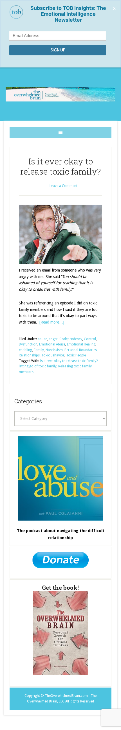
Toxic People (76, 355)
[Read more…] (51, 322)
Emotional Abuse (52, 344)
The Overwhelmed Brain (60, 94)
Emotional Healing (81, 344)
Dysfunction (28, 344)
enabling (25, 350)
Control (90, 339)
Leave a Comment (63, 186)
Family (39, 350)
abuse (42, 339)
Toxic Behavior (52, 355)
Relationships (29, 355)
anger (53, 339)
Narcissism (54, 350)
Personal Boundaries (80, 350)
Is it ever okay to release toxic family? (60, 166)
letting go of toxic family (38, 366)
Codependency (70, 339)
